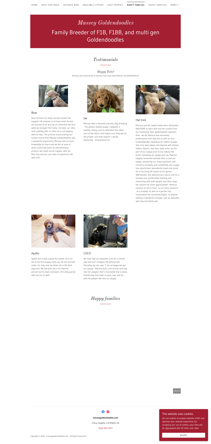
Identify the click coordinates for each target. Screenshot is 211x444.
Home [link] (35, 5)
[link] (106, 23)
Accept (183, 435)
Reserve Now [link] (71, 5)
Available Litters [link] (93, 5)
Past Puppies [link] (115, 5)
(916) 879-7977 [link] (106, 428)
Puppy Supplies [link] (158, 5)
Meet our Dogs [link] (50, 5)
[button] (175, 4)
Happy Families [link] (136, 5)
